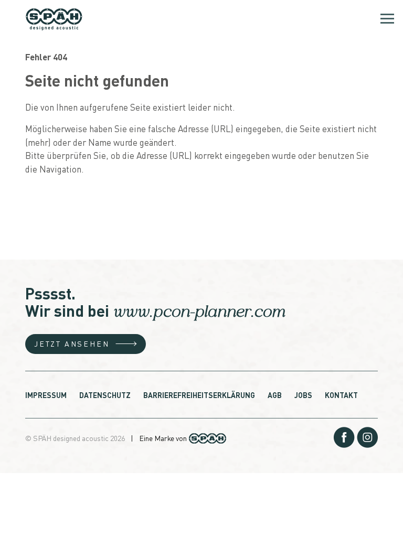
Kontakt (341, 395)
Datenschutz (105, 395)
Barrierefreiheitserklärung (199, 395)
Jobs (303, 395)
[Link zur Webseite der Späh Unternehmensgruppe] (207, 437)
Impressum (46, 395)
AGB (275, 395)
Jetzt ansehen (71, 343)
